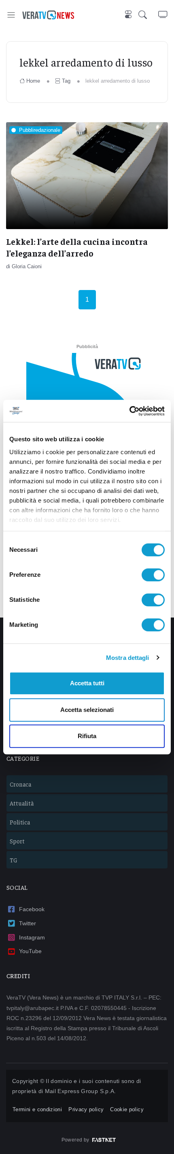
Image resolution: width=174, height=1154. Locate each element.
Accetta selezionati (87, 709)
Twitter (27, 923)
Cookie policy (127, 1109)
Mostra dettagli (127, 657)
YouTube (30, 951)
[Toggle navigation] (11, 14)
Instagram (32, 937)
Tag (66, 81)
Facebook (32, 909)
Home (33, 81)
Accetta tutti (87, 683)
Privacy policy (86, 1109)
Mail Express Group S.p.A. (80, 1091)
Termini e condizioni (37, 1109)
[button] (148, 15)
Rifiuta (87, 735)
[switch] (153, 574)
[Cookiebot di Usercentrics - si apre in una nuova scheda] (129, 411)
